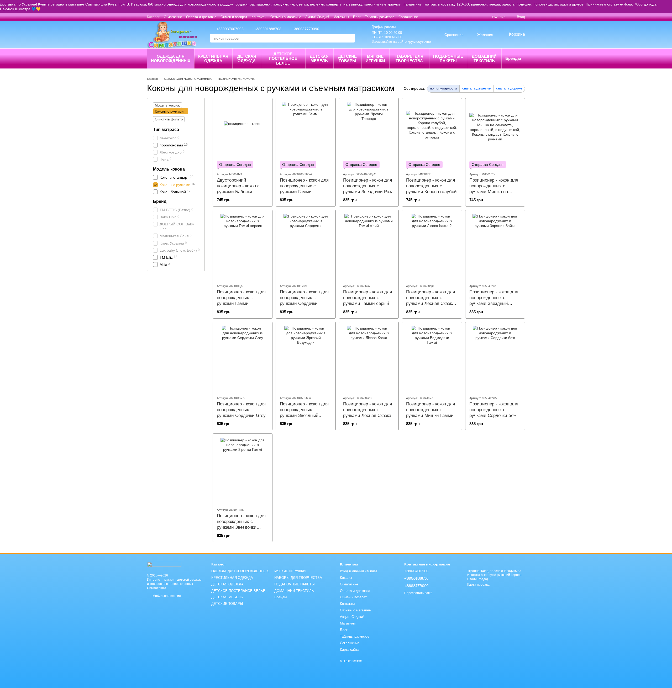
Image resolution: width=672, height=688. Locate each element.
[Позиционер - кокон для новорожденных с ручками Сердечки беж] (495, 358)
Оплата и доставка (201, 17)
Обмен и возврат (233, 17)
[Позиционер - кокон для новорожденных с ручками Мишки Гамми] (432, 358)
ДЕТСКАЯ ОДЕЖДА (246, 58)
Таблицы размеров (379, 17)
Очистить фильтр (169, 119)
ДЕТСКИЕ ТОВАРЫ (347, 58)
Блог (357, 17)
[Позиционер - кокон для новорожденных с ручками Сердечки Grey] (242, 358)
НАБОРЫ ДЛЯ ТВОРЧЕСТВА (409, 58)
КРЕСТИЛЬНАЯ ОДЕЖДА (213, 58)
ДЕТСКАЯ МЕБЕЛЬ (319, 58)
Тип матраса (166, 129)
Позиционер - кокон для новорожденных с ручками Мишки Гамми (430, 409)
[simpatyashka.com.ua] (164, 564)
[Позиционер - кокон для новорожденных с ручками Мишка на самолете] (495, 135)
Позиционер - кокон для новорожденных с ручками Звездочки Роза (368, 186)
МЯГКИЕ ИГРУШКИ (375, 58)
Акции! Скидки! (317, 17)
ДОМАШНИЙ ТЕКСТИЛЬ (484, 58)
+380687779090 (305, 29)
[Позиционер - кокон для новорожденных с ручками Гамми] (305, 135)
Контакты (258, 17)
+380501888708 (267, 29)
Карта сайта (349, 650)
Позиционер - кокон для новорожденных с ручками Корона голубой (431, 186)
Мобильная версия (166, 596)
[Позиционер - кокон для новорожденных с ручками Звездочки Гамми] (242, 470)
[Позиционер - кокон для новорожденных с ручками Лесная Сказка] (369, 358)
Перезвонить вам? (418, 593)
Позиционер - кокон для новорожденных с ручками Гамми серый (367, 297)
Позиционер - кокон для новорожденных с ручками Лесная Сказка (367, 409)
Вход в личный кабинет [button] (358, 571)
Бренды (513, 58)
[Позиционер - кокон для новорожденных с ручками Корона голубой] (432, 135)
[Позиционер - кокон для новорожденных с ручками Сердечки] (305, 246)
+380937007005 (230, 29)
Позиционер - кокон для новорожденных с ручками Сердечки (304, 297)
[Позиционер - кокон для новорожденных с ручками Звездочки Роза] (369, 135)
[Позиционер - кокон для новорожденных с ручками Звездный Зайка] (495, 246)
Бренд (159, 201)
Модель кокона (169, 169)
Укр (502, 17)
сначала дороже (509, 88)
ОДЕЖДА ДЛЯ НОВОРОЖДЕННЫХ (170, 58)
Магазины (341, 17)
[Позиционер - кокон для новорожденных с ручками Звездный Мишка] (305, 358)
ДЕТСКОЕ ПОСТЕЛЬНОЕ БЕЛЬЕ (283, 58)
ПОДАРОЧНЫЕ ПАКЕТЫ (448, 58)
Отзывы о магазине (285, 17)
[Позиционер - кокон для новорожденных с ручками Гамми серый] (369, 246)
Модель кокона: (167, 105)
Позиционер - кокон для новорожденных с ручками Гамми (304, 186)
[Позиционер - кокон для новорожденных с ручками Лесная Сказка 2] (432, 246)
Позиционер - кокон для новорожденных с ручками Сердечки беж (493, 409)
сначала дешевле (476, 88)
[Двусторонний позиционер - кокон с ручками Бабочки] (242, 135)
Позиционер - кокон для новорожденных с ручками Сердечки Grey (241, 409)
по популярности (443, 88)
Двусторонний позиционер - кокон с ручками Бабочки (238, 186)
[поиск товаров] (350, 38)
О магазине (173, 17)
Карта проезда (478, 584)
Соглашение (408, 17)
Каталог (153, 17)
